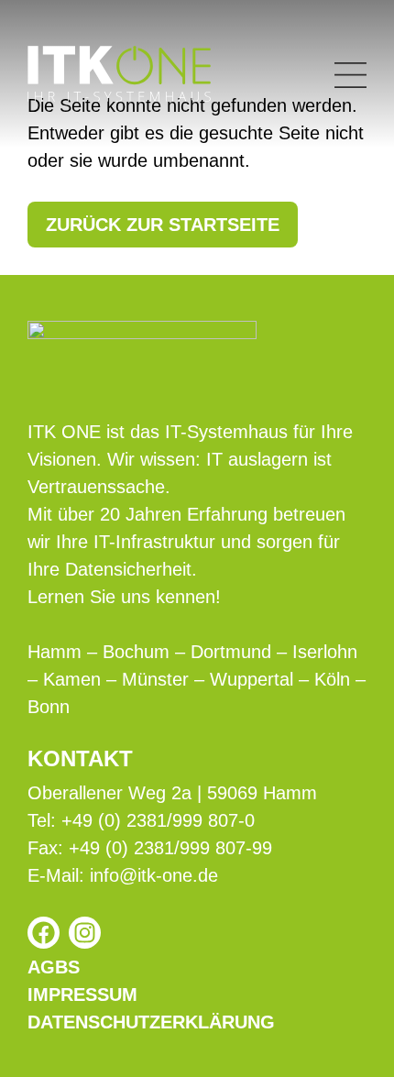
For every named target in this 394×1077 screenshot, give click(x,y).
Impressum (82, 994)
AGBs (53, 967)
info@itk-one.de (154, 875)
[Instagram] (85, 933)
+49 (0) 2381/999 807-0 (158, 820)
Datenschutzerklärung (151, 1022)
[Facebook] (43, 933)
